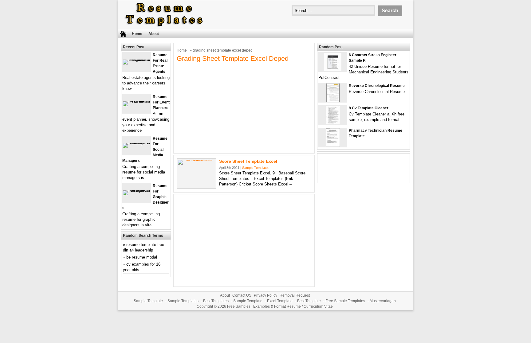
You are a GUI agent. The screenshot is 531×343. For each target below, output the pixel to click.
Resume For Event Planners (161, 102)
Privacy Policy (265, 295)
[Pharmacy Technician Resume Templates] (333, 145)
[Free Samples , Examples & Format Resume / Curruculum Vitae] (164, 26)
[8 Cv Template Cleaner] (333, 123)
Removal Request (295, 295)
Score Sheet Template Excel (248, 161)
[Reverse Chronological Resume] (333, 100)
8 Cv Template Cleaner (368, 108)
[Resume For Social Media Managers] (137, 143)
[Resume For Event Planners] (137, 101)
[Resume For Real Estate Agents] (137, 59)
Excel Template (280, 301)
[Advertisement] (244, 107)
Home (137, 34)
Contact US (241, 295)
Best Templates (216, 301)
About (153, 34)
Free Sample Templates (345, 301)
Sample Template (148, 301)
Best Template (309, 301)
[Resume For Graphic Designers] (137, 190)
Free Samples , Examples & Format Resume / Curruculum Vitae (280, 306)
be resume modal (141, 257)
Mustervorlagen (383, 301)
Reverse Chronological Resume (377, 86)
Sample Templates (255, 168)
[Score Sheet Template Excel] (196, 159)
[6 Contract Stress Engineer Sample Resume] (332, 70)
